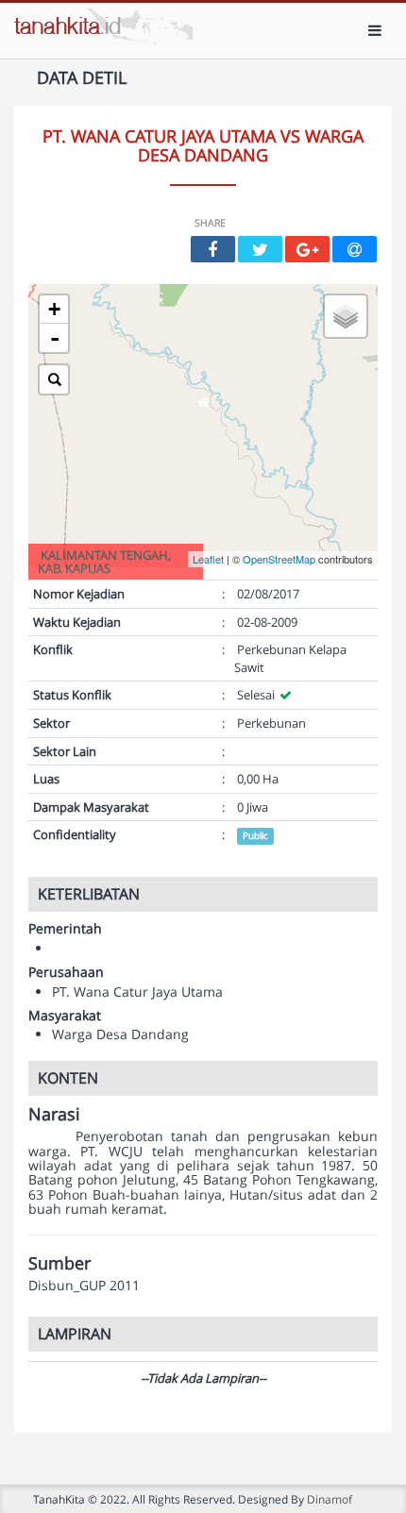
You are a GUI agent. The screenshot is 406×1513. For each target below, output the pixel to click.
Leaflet (208, 558)
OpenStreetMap (279, 558)
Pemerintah (65, 928)
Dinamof (329, 1498)
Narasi (54, 1114)
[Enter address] (54, 379)
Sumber (59, 1263)
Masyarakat (64, 1015)
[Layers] (345, 316)
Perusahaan (66, 972)
